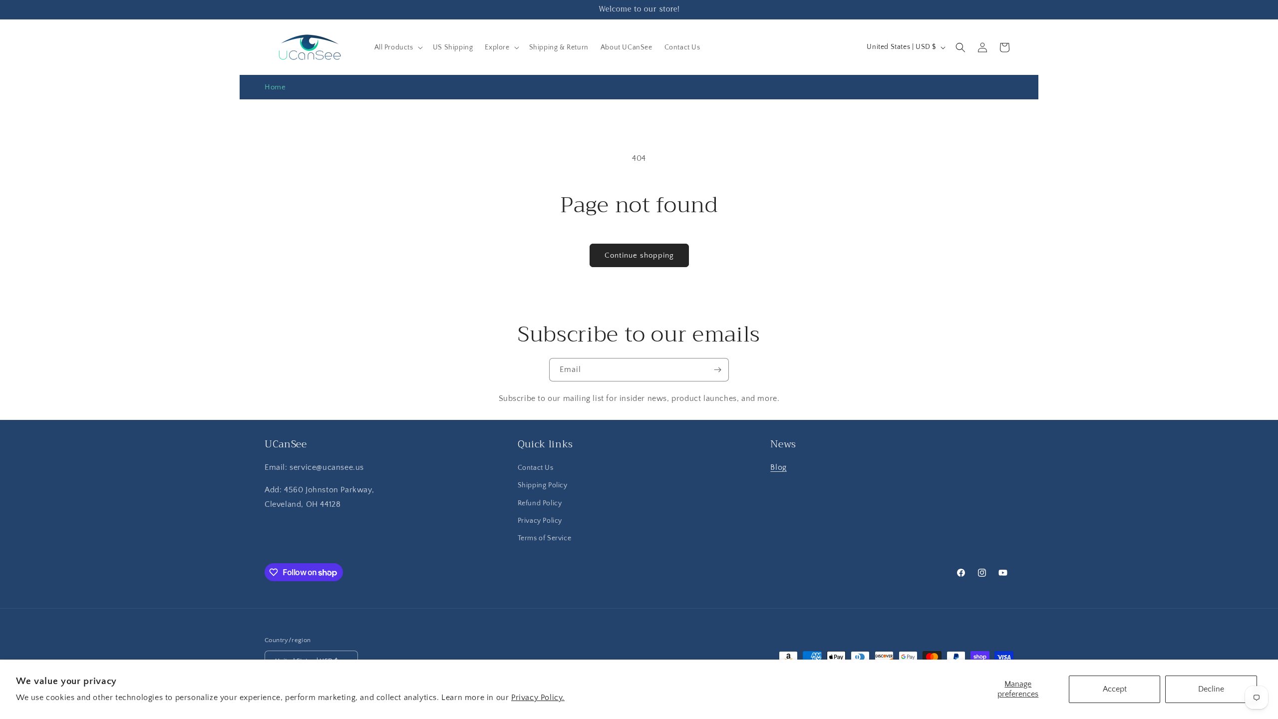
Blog (778, 467)
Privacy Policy (540, 521)
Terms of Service (545, 538)
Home (275, 87)
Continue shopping (639, 255)
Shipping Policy (543, 485)
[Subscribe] (717, 369)
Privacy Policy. (538, 697)
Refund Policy (540, 503)
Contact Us (536, 468)
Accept (1115, 689)
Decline (1211, 689)
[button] (397, 47)
